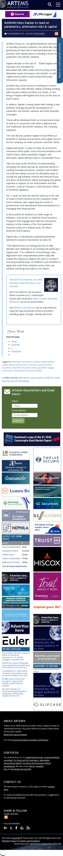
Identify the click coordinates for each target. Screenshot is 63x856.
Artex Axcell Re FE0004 (11, 547)
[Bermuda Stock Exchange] (16, 590)
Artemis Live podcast (24, 307)
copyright (16, 838)
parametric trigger (46, 367)
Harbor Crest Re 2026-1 (11, 558)
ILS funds (31, 364)
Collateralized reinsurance (14, 364)
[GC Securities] (47, 503)
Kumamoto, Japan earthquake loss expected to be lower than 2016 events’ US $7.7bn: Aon (16, 665)
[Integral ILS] (47, 491)
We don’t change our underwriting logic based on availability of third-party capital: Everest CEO (14, 692)
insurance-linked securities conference (30, 740)
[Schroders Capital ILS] (47, 478)
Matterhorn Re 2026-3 (11, 562)
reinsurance (7, 370)
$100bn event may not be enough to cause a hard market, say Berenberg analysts (13, 682)
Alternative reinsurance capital (25, 361)
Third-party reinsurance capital (28, 370)
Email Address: (19, 410)
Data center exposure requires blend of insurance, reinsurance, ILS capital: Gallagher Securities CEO (16, 656)
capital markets (47, 361)
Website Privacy (9, 840)
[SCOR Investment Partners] (16, 615)
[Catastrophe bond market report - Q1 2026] (32, 439)
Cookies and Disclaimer (29, 840)
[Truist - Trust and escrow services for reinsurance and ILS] (47, 540)
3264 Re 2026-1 (8, 554)
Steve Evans (39, 33)
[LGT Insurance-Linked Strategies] (16, 490)
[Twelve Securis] (47, 459)
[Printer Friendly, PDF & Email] (15, 331)
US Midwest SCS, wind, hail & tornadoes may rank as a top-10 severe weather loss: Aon (15, 673)
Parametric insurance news (24, 367)
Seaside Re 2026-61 (10, 550)
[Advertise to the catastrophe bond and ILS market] (47, 657)
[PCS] (47, 528)
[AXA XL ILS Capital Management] (16, 515)
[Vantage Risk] (16, 503)
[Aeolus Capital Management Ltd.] (16, 465)
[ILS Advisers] (47, 515)
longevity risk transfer (21, 769)
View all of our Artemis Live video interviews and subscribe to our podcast (26, 283)
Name (15, 401)
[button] (50, 4)
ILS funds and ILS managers (26, 760)
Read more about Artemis (15, 734)
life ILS (32, 766)
